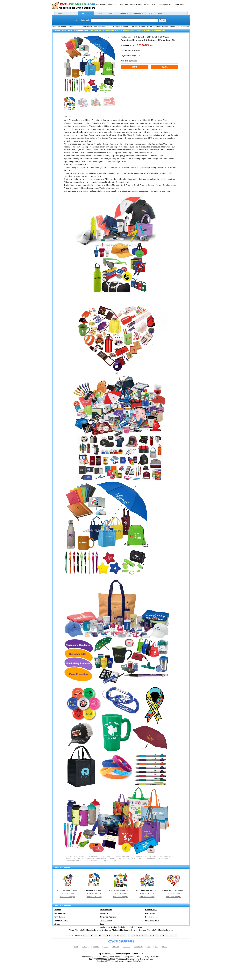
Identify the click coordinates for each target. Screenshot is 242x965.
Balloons (57, 910)
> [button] (114, 65)
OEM (150, 13)
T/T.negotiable (134, 56)
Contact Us (138, 946)
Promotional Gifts (81, 31)
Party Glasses (59, 917)
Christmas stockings (108, 917)
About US (124, 13)
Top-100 (111, 13)
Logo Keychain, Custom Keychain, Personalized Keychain (121, 927)
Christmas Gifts (106, 910)
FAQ (160, 13)
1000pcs (133, 61)
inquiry (164, 67)
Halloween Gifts (60, 913)
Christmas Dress (61, 921)
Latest (99, 13)
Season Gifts (67, 31)
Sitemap (165, 946)
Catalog (72, 13)
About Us (126, 946)
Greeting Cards (151, 910)
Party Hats (104, 913)
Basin (102, 924)
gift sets (57, 924)
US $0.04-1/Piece (144, 45)
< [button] (65, 65)
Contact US (138, 13)
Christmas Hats (106, 921)
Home (60, 13)
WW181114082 (134, 51)
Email (134, 67)
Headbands (149, 917)
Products (85, 13)
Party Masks (150, 913)
